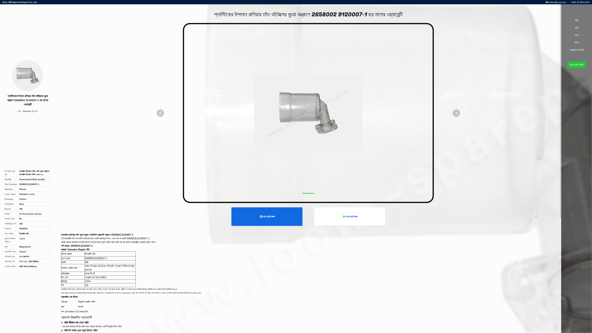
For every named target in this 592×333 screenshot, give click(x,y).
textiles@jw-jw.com (557, 2)
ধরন (576, 27)
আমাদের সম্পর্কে (577, 49)
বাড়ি (576, 20)
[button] (160, 113)
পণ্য (19, 111)
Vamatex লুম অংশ (30, 111)
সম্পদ (576, 42)
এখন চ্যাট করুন (269, 216)
